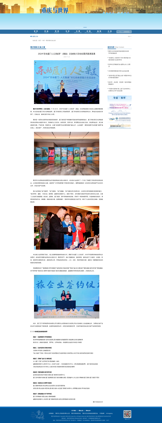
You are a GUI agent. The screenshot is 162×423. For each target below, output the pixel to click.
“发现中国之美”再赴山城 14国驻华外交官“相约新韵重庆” (120, 76)
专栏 (43, 40)
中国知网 (102, 413)
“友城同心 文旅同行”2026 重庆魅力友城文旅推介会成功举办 (119, 59)
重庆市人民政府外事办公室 (63, 413)
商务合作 (88, 410)
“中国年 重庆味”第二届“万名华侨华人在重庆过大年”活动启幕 (119, 90)
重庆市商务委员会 (76, 413)
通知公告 (81, 410)
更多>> (130, 36)
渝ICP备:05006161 (91, 416)
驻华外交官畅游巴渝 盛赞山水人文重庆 (119, 65)
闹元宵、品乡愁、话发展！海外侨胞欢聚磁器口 (119, 83)
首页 (39, 40)
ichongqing (109, 413)
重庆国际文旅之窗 (51, 40)
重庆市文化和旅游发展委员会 (90, 413)
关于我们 (73, 410)
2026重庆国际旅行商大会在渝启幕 (118, 71)
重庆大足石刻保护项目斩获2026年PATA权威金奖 (118, 52)
